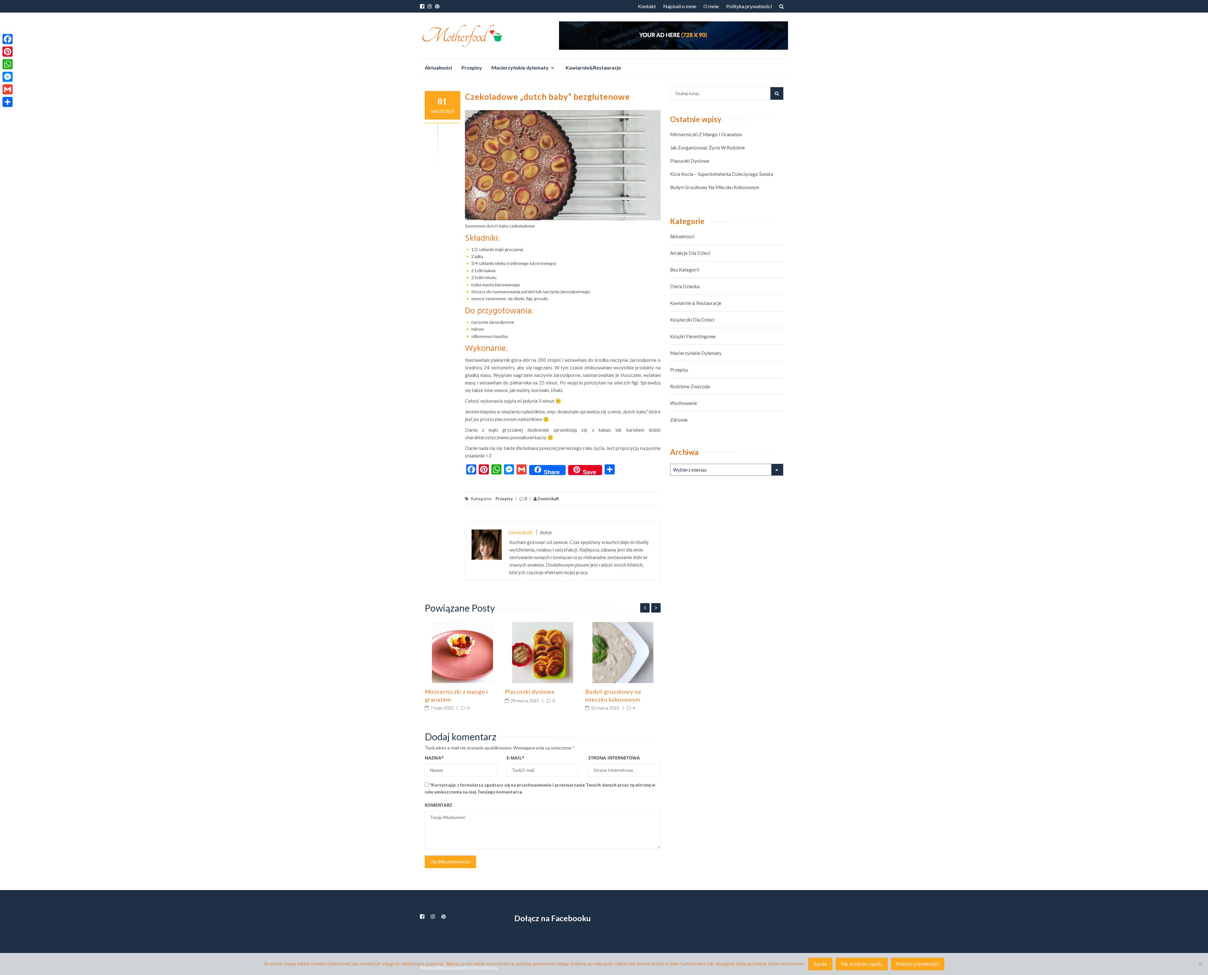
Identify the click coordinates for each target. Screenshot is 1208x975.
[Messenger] (7, 76)
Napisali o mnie (679, 6)
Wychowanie (683, 403)
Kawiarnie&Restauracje (593, 67)
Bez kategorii (684, 269)
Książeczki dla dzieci (692, 319)
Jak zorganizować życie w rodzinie (707, 147)
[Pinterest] (7, 51)
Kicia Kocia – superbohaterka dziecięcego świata (721, 174)
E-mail (515, 758)
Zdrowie (679, 420)
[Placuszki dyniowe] (542, 652)
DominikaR (548, 498)
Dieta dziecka (685, 286)
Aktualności (438, 67)
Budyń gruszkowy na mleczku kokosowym (714, 187)
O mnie (711, 6)
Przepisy (471, 67)
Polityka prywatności (749, 6)
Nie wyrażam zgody (861, 964)
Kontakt (647, 6)
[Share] (7, 102)
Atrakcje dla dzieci (690, 253)
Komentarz (438, 805)
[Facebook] (7, 39)
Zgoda (820, 964)
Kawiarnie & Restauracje (695, 303)
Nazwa (434, 758)
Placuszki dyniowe (530, 691)
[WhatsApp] (7, 64)
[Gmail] (7, 89)
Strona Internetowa (614, 758)
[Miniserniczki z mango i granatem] (462, 652)
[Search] (776, 93)
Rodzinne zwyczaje (690, 386)
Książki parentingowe (693, 336)
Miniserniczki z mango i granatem (706, 134)
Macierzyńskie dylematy (520, 67)
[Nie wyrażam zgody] (1200, 964)
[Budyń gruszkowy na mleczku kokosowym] (623, 652)
